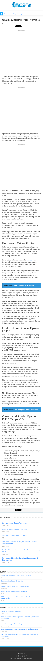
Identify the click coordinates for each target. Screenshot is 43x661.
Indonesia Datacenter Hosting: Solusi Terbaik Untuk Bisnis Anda (19, 629)
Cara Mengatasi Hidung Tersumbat (14, 523)
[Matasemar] (21, 4)
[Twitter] (20, 656)
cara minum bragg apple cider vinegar (12, 624)
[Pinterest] (22, 656)
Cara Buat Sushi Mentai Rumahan (14, 535)
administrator (7, 23)
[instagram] (26, 656)
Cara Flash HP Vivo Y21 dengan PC (11, 611)
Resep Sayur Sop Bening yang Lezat (15, 529)
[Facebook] (18, 656)
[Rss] (16, 656)
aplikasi (29, 260)
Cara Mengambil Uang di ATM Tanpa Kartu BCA (15, 586)
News (15, 23)
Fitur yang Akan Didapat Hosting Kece (14, 14)
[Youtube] (24, 656)
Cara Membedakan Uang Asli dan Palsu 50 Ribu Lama (16, 576)
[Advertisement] (21, 53)
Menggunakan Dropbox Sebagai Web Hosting (14, 591)
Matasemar (21, 654)
